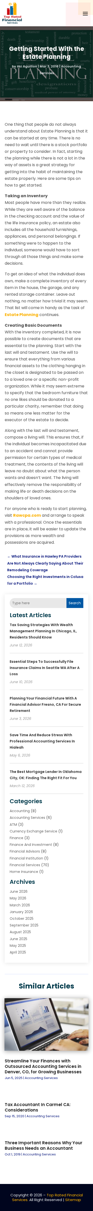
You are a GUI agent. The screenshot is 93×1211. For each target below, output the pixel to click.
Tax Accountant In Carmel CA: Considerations (37, 1107)
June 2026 (19, 891)
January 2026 (21, 911)
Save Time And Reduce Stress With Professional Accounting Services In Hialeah (42, 741)
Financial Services (25, 864)
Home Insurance (24, 871)
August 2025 (20, 931)
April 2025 (18, 952)
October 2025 (21, 918)
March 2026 (20, 905)
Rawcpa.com (27, 515)
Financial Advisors (25, 851)
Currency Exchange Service (33, 831)
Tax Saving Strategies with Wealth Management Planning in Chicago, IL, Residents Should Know (43, 631)
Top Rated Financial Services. (47, 1197)
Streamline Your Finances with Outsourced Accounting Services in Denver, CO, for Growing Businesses (43, 1066)
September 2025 (24, 925)
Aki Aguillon (27, 66)
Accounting (20, 810)
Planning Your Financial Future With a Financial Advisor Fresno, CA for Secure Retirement (45, 704)
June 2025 (18, 938)
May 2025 (18, 945)
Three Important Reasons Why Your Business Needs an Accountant (43, 1145)
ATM (13, 824)
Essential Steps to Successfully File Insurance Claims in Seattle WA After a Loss (45, 667)
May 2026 (18, 898)
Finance (16, 837)
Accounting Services (27, 817)
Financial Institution (26, 858)
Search (75, 603)
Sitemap (73, 1199)
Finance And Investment (31, 844)
